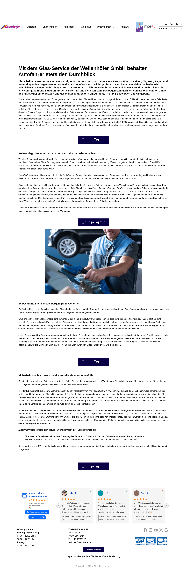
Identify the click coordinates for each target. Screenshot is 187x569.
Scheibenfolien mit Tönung (31, 410)
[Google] (166, 530)
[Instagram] (150, 530)
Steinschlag (75, 162)
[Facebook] (145, 530)
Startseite (32, 27)
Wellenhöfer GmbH (38, 497)
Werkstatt (86, 27)
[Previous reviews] (58, 505)
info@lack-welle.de (82, 542)
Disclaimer (96, 556)
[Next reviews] (166, 505)
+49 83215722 (79, 539)
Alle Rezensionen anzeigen (37, 512)
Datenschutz (84, 556)
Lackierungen (50, 27)
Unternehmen (104, 27)
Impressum (72, 556)
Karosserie (69, 27)
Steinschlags (135, 319)
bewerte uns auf (36, 517)
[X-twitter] (161, 530)
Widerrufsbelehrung (111, 556)
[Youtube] (156, 530)
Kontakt (124, 27)
